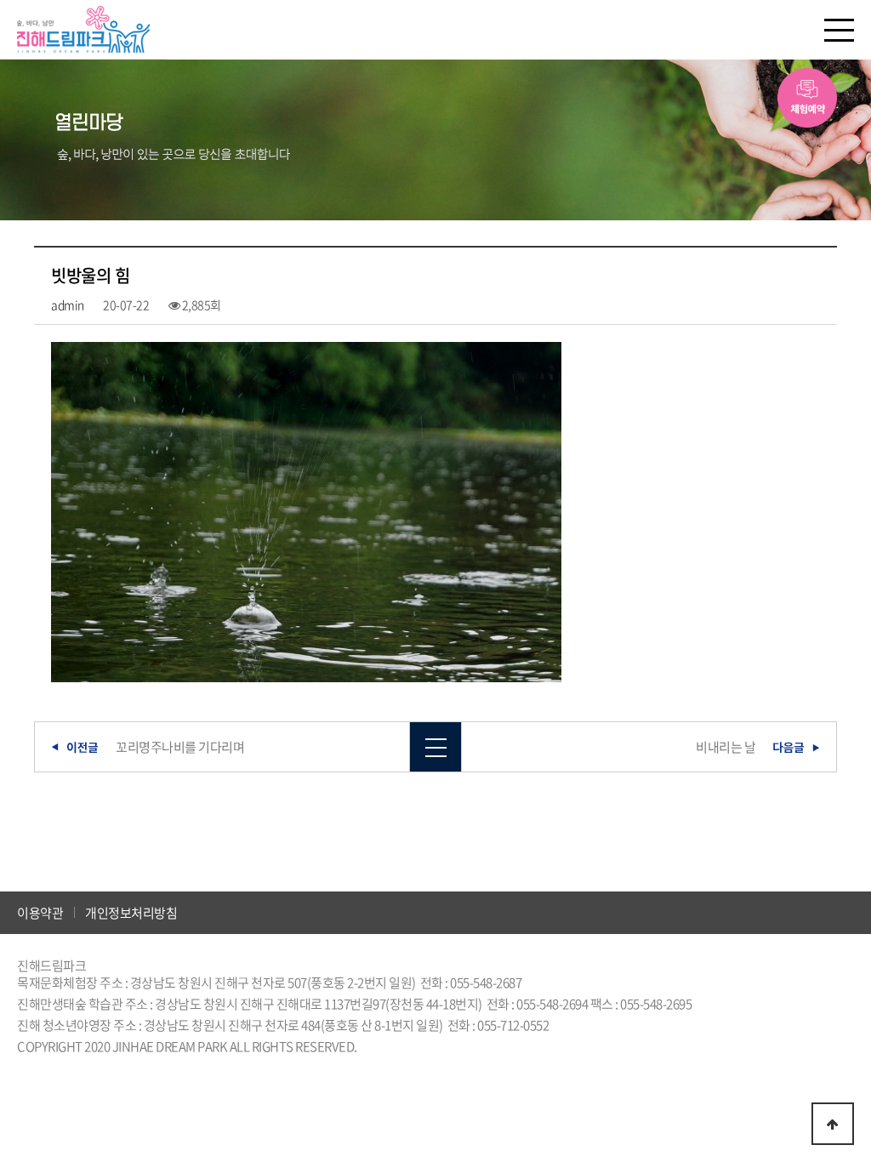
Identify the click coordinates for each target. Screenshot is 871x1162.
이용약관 (40, 912)
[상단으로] (832, 1123)
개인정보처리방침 (131, 912)
